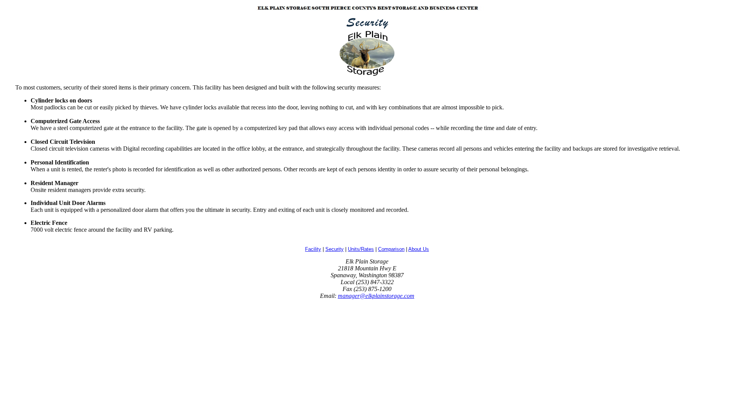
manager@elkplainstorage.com (376, 296)
